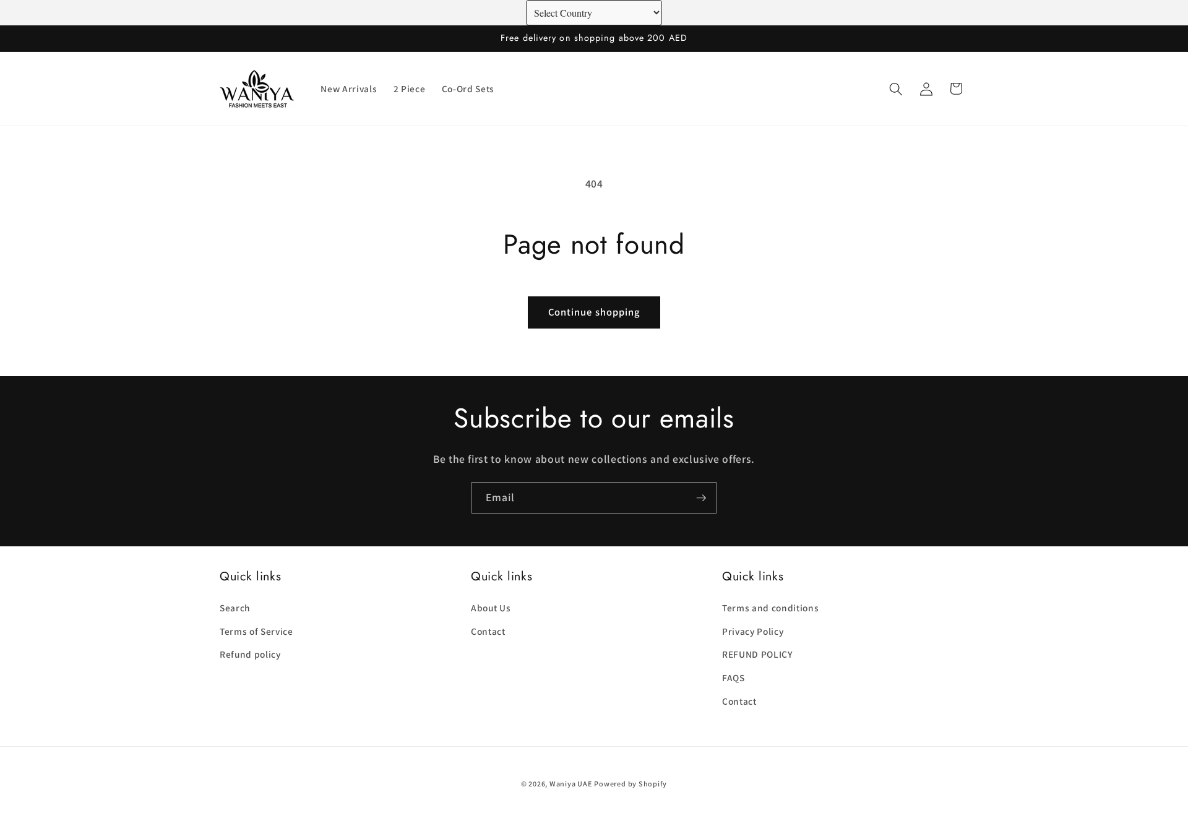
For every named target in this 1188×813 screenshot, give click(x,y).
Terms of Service (256, 630)
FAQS (733, 677)
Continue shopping (594, 312)
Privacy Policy (752, 630)
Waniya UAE (570, 783)
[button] (896, 88)
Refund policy (250, 654)
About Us (490, 607)
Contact (488, 630)
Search (235, 607)
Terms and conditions (770, 607)
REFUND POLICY (757, 654)
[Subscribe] (701, 498)
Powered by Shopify (630, 783)
